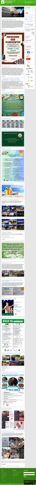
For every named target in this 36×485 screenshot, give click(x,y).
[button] (26, 1)
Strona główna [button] (3, 4)
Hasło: (26, 10)
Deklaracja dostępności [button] (27, 4)
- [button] (9, 484)
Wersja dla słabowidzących (4, 484)
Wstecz (3, 461)
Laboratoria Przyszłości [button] (17, 4)
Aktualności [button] (7, 4)
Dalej (17, 461)
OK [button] (34, 483)
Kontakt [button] (22, 4)
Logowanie (30, 1)
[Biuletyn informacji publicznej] (30, 16)
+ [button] (8, 484)
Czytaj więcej (3, 29)
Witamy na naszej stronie (6, 14)
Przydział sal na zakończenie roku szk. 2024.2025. (7, 259)
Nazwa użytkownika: (28, 8)
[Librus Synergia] (30, 27)
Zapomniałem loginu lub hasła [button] (29, 14)
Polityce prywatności (32, 482)
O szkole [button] (11, 4)
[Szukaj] (30, 2)
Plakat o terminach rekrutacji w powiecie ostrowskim (7, 409)
